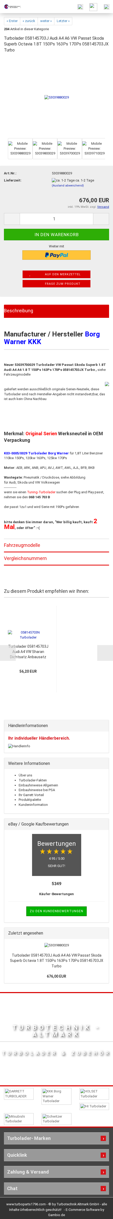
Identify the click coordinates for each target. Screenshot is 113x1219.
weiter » (46, 21)
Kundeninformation (33, 805)
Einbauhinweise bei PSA (37, 790)
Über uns (25, 775)
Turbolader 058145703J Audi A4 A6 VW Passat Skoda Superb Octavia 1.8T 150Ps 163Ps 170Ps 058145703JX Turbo (56, 960)
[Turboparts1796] (10, 6)
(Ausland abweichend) (68, 185)
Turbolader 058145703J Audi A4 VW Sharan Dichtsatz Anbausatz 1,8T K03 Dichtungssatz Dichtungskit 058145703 (28, 652)
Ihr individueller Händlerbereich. (39, 738)
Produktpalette (30, 800)
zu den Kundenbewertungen (56, 911)
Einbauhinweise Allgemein (38, 785)
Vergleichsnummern (25, 558)
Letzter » (63, 21)
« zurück (29, 21)
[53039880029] (56, 97)
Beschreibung (18, 310)
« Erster (12, 21)
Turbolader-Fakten (33, 780)
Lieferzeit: (13, 180)
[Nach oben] (98, 1211)
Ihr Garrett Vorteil (31, 795)
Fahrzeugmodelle (22, 545)
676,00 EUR (56, 976)
